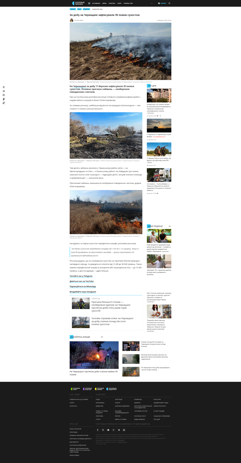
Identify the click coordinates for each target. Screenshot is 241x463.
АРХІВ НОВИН (74, 455)
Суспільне (121, 440)
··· (152, 3)
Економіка (100, 403)
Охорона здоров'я (122, 406)
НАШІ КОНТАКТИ (75, 429)
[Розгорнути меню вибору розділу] (89, 3)
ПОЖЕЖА (73, 9)
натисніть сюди (122, 442)
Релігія (117, 416)
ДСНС (79, 9)
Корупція (118, 399)
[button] (3, 87)
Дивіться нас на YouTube (82, 281)
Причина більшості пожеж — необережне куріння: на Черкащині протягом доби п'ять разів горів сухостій (111, 306)
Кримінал (138, 399)
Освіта (117, 403)
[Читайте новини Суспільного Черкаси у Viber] (113, 430)
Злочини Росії (140, 416)
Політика (99, 416)
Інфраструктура (160, 406)
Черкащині (80, 86)
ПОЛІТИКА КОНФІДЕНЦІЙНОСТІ (81, 439)
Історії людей (159, 411)
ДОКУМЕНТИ (74, 442)
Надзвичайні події (97, 9)
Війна (104, 3)
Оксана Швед (78, 20)
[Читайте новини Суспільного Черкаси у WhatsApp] (124, 430)
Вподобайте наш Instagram (83, 291)
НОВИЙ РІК (86, 9)
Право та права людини (102, 412)
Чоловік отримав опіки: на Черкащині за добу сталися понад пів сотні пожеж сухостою (112, 321)
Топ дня (157, 419)
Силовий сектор (140, 411)
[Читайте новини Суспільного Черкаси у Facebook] (98, 430)
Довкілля (99, 406)
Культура (112, 3)
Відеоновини (139, 419)
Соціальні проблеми (162, 416)
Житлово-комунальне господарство (143, 407)
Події (98, 399)
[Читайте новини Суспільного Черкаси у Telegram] (119, 430)
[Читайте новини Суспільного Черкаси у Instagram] (103, 430)
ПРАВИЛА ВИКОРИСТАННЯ (79, 435)
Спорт (119, 3)
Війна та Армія (121, 419)
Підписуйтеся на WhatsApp (83, 286)
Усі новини (96, 3)
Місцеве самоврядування (122, 412)
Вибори (137, 403)
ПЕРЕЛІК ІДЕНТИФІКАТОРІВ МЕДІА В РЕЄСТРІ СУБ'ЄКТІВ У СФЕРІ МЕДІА (80, 450)
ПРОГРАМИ (73, 432)
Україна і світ (128, 3)
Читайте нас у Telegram (81, 276)
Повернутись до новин (79, 399)
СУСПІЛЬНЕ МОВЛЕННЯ (78, 445)
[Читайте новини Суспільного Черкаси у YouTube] (108, 430)
